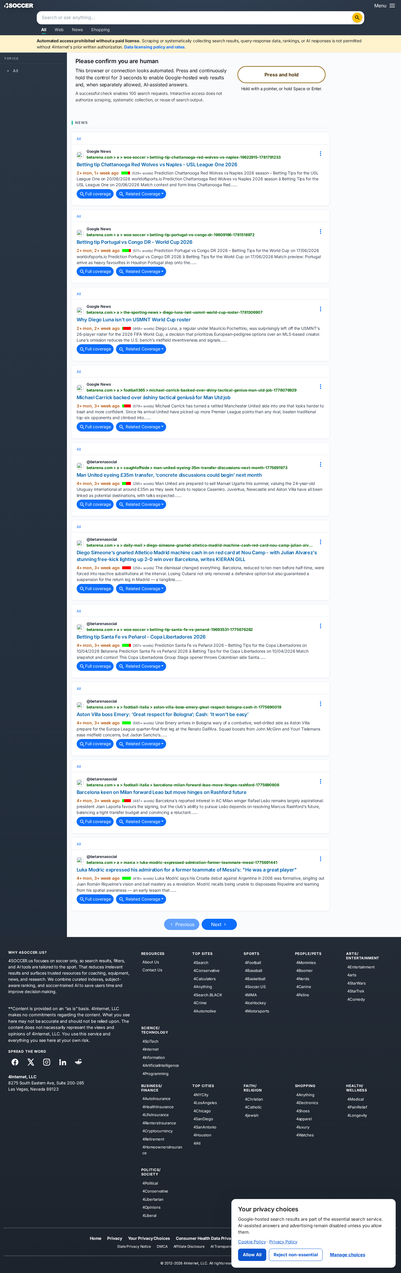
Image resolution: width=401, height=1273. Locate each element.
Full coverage (98, 193)
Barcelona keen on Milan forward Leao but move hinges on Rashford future (162, 792)
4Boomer (304, 970)
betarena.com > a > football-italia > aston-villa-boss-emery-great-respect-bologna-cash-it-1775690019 (184, 707)
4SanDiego (203, 1118)
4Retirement (153, 1139)
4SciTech (150, 1041)
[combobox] (195, 18)
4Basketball (255, 978)
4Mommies (306, 962)
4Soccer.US (255, 986)
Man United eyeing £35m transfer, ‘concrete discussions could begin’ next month (169, 475)
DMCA (162, 1246)
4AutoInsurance (156, 1098)
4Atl (197, 1143)
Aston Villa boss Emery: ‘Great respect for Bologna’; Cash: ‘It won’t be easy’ (163, 714)
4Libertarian (153, 1199)
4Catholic (253, 1107)
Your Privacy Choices (149, 1238)
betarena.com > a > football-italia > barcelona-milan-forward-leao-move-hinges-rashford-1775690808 (183, 784)
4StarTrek (355, 991)
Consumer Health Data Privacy (206, 1238)
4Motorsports (257, 1011)
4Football (253, 962)
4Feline (302, 994)
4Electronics (307, 1102)
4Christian (254, 1099)
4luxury (302, 1127)
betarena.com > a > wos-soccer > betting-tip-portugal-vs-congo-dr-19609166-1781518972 (171, 234)
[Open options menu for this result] (320, 154)
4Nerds (302, 978)
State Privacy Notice (134, 1246)
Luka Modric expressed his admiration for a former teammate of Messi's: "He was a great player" (187, 870)
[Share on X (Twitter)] (31, 1062)
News (77, 29)
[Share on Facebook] (15, 1062)
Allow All (252, 1254)
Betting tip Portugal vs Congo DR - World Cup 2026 (135, 242)
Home (96, 1238)
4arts (351, 975)
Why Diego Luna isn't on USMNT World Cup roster (134, 320)
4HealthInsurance (158, 1106)
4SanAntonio (204, 1127)
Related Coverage (142, 193)
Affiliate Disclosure (189, 1246)
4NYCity (200, 1094)
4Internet (150, 1049)
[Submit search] (357, 18)
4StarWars (356, 983)
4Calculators (204, 978)
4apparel (304, 1118)
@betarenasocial (102, 461)
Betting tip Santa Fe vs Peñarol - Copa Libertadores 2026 (141, 637)
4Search (200, 962)
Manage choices (347, 1254)
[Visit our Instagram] (46, 1062)
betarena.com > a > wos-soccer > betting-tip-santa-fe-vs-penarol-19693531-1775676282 (170, 629)
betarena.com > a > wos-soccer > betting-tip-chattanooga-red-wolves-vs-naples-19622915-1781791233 (184, 157)
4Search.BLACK (207, 994)
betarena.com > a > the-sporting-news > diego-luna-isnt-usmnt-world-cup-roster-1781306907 (175, 312)
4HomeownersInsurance (162, 1150)
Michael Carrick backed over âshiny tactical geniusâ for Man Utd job (153, 397)
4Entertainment (361, 967)
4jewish (252, 1115)
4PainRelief (357, 1107)
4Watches (305, 1135)
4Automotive (204, 1011)
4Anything (202, 986)
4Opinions (151, 1207)
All (43, 29)
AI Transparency (224, 1246)
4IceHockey (255, 1002)
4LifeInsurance (155, 1114)
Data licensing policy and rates (154, 46)
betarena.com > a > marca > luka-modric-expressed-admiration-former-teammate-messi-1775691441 (182, 862)
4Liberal (149, 1215)
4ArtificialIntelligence (160, 1065)
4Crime (199, 1002)
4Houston (202, 1135)
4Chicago (201, 1111)
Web (59, 29)
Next (217, 924)
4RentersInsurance (159, 1123)
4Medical (355, 1099)
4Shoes (303, 1111)
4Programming (155, 1073)
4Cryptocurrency (157, 1130)
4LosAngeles (205, 1102)
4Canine (303, 986)
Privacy (114, 1238)
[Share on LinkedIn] (62, 1062)
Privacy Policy (283, 1242)
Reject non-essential (296, 1254)
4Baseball (253, 970)
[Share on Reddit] (78, 1062)
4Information (153, 1057)
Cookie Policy (252, 1242)
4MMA (251, 994)
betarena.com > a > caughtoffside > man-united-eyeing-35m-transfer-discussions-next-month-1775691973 (187, 467)
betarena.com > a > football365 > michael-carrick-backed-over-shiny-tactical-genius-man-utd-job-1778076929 (192, 390)
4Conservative (206, 970)
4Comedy (356, 999)
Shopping (100, 29)
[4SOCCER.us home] (19, 5)
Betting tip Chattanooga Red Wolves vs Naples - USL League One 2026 (157, 164)
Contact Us (152, 970)
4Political (150, 1183)
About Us (150, 962)
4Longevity (357, 1115)
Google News (99, 151)
